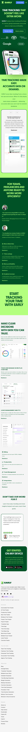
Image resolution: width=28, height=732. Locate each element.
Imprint (3, 719)
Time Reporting (5, 631)
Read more (14, 130)
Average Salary (5, 668)
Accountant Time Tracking (7, 655)
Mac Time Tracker (5, 614)
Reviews (3, 723)
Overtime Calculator (6, 685)
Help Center (4, 709)
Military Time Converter (7, 694)
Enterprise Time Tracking (7, 653)
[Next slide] (17, 112)
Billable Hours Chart (6, 673)
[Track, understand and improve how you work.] (6, 2)
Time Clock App (5, 628)
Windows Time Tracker (6, 617)
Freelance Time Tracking (7, 651)
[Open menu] (26, 2)
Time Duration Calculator (7, 692)
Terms (2, 716)
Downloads (4, 712)
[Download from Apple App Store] (10, 567)
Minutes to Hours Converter (8, 696)
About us (3, 705)
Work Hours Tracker (6, 633)
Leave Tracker (4, 638)
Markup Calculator (6, 682)
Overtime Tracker (5, 640)
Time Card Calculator (6, 687)
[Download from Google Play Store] (18, 567)
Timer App (3, 626)
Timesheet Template (6, 671)
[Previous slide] (10, 112)
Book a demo (20, 31)
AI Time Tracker (5, 610)
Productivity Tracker (6, 612)
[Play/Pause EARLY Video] (14, 61)
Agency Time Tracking (6, 658)
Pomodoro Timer (5, 689)
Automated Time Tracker (7, 607)
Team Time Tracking (6, 648)
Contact (3, 707)
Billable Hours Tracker (6, 635)
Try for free (20, 2)
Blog (2, 666)
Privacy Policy (4, 721)
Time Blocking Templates (7, 678)
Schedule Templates (6, 675)
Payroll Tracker (5, 621)
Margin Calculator (5, 680)
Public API (3, 714)
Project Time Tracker (6, 619)
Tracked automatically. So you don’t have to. (14, 117)
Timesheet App (5, 624)
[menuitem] (14, 608)
